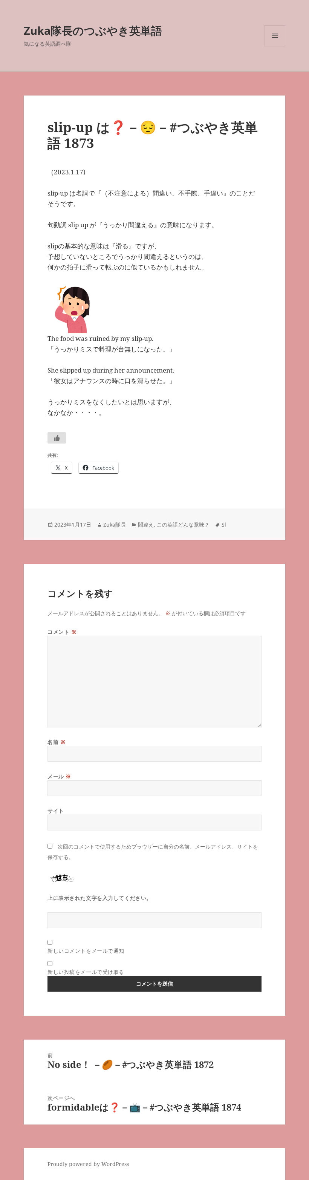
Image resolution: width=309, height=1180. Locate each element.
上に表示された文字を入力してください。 (99, 897)
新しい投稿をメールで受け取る (85, 971)
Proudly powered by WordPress (88, 1164)
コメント (61, 631)
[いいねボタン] (56, 438)
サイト (55, 810)
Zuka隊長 (114, 524)
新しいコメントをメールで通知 (85, 950)
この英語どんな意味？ (183, 524)
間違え (146, 524)
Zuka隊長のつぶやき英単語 (93, 30)
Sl (224, 524)
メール (59, 776)
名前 (56, 742)
